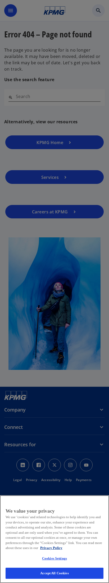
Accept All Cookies (54, 573)
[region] (54, 539)
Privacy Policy (51, 548)
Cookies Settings (54, 558)
